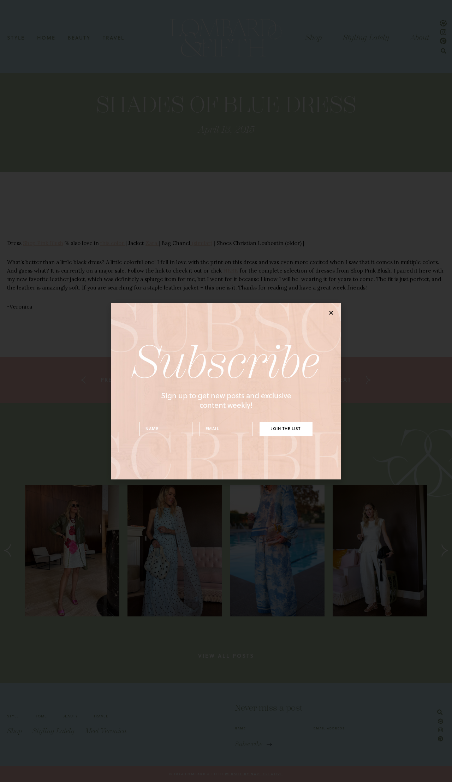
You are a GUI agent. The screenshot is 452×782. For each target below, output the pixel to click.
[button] (331, 312)
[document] (226, 391)
